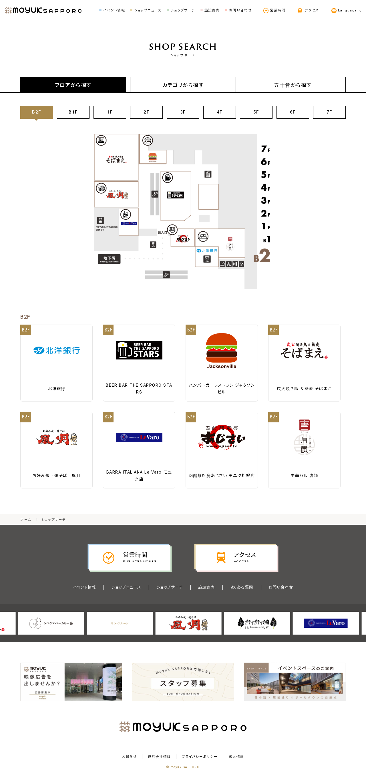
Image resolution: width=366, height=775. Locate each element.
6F (293, 112)
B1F (73, 112)
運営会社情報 (159, 757)
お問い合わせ (281, 587)
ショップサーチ (170, 587)
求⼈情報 (236, 757)
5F (256, 112)
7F (329, 112)
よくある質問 (241, 587)
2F (146, 112)
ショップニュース (126, 587)
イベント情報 (84, 587)
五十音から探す (293, 85)
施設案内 (206, 587)
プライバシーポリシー (200, 757)
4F (219, 112)
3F (183, 112)
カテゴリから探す (183, 85)
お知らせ (129, 757)
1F (110, 112)
